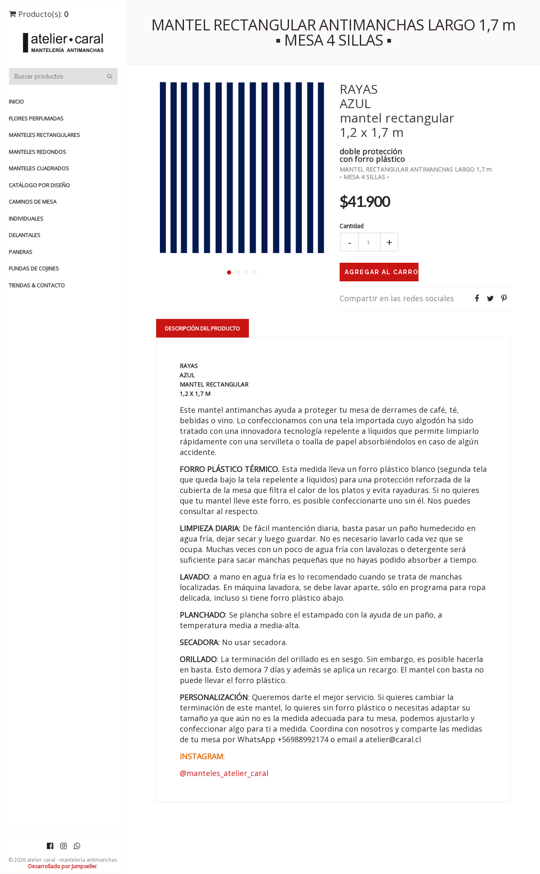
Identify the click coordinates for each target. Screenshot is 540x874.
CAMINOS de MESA (33, 201)
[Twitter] (490, 298)
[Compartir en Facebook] (476, 298)
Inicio (16, 101)
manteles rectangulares (44, 135)
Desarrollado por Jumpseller (62, 866)
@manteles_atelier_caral (224, 773)
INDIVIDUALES (26, 218)
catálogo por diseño (39, 185)
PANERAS (20, 252)
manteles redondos (37, 151)
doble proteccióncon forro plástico (372, 154)
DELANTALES (24, 235)
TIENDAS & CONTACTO (37, 285)
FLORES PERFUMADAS (36, 118)
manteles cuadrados (39, 168)
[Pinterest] (503, 298)
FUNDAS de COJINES (34, 268)
